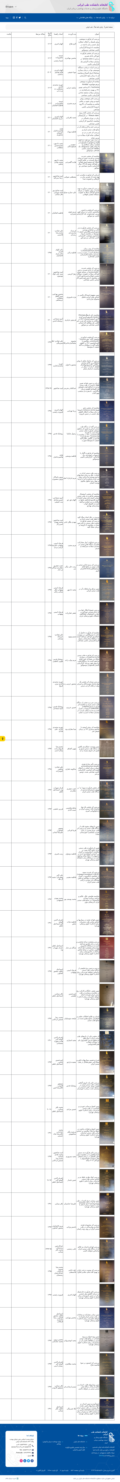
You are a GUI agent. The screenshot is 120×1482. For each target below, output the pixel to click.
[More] (101, 1455)
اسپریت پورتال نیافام (11, 1479)
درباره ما (111, 17)
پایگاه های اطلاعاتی (85, 17)
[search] (25, 18)
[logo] (102, 1437)
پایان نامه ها (100, 17)
